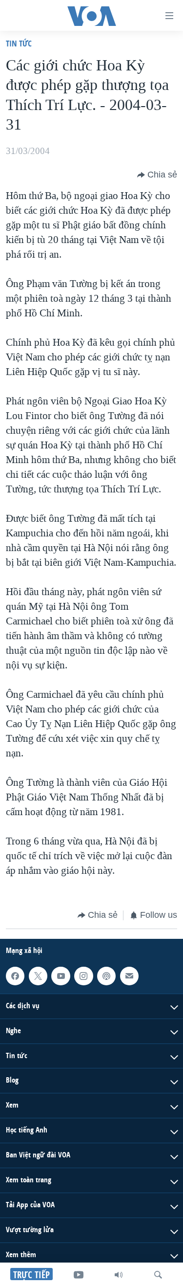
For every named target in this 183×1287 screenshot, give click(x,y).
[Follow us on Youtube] (60, 975)
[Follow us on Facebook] (15, 975)
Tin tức (19, 43)
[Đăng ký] (129, 975)
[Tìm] (158, 1275)
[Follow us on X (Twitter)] (38, 975)
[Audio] (118, 1275)
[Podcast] (106, 975)
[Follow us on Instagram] (83, 975)
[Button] (157, 175)
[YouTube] (78, 1275)
